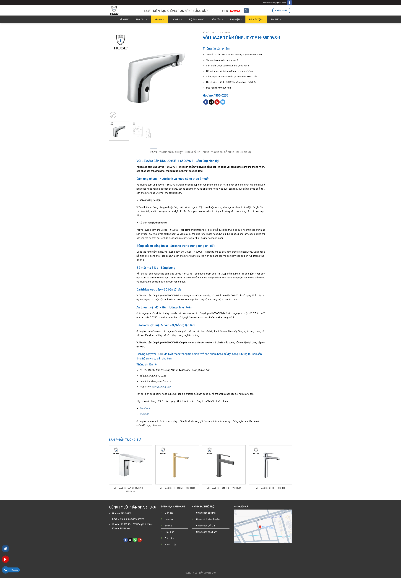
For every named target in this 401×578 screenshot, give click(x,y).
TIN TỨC (275, 19)
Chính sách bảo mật (206, 512)
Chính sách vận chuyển (208, 519)
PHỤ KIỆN (235, 19)
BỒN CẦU (140, 19)
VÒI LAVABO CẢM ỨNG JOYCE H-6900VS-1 (130, 489)
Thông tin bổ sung (222, 152)
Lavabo (169, 519)
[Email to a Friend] (211, 102)
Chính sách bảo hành (206, 531)
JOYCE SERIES (223, 32)
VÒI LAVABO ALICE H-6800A (270, 487)
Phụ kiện (169, 531)
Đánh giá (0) (243, 152)
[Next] (192, 74)
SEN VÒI (158, 19)
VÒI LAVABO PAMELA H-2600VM (224, 487)
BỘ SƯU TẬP (255, 19)
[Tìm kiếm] (246, 10)
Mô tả (153, 152)
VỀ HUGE (124, 19)
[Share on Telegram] (222, 102)
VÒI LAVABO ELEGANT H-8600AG (177, 487)
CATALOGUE (281, 10)
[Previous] (114, 74)
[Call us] (135, 540)
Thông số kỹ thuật (171, 152)
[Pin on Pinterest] (217, 102)
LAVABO (176, 19)
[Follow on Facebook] (289, 2)
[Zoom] (113, 115)
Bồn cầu (169, 512)
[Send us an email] (130, 540)
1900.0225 (235, 10)
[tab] (153, 152)
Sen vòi (169, 525)
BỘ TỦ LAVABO (196, 19)
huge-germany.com (160, 386)
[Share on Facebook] (205, 102)
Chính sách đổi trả (205, 525)
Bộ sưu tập (170, 544)
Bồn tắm (216, 19)
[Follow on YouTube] (140, 540)
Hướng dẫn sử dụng (197, 152)
